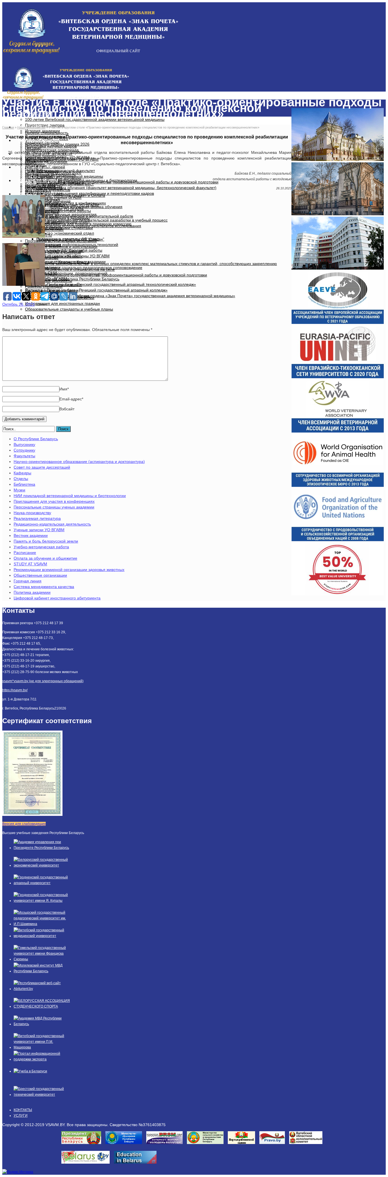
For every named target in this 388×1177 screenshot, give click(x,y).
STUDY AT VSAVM (30, 564)
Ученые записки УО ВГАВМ (39, 530)
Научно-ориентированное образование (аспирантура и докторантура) (79, 461)
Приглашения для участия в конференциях (54, 501)
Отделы (21, 478)
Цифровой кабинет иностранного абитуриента (57, 598)
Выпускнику (24, 444)
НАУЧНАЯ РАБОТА (39, 140)
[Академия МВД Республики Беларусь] (42, 1024)
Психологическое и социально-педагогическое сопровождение (83, 267)
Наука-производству (32, 512)
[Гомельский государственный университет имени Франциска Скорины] (42, 959)
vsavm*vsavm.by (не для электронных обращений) (43, 681)
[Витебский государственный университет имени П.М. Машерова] (42, 1047)
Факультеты (24, 456)
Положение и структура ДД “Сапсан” (70, 239)
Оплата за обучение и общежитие (45, 558)
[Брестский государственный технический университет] (42, 1095)
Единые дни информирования (53, 284)
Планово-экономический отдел (65, 233)
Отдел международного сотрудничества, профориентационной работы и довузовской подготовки (116, 275)
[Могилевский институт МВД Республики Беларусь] (42, 971)
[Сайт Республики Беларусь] (87, 1165)
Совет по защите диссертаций (42, 467)
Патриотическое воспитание (51, 290)
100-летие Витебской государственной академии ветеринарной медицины (94, 119)
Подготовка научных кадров (51, 146)
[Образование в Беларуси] (137, 1165)
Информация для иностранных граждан (62, 303)
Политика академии (32, 592)
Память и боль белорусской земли (46, 541)
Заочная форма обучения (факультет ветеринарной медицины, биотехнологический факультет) (126, 187)
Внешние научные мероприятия (66, 214)
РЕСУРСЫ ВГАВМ (38, 180)
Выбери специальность (46, 133)
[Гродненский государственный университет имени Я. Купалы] (42, 901)
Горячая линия (27, 581)
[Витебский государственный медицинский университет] (42, 936)
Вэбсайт (66, 409)
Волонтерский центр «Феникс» (53, 256)
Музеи (19, 490)
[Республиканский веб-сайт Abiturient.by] (42, 989)
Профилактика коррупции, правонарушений (66, 273)
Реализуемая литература (37, 518)
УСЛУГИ (21, 1116)
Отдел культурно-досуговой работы (58, 210)
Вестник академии (31, 535)
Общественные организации (40, 575)
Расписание (25, 552)
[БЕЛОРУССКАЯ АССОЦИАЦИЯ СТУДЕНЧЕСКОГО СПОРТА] (42, 1006)
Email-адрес (71, 399)
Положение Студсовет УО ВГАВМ (67, 205)
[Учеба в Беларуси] (30, 1071)
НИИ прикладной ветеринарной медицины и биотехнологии (70, 495)
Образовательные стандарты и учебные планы (69, 309)
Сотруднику (24, 450)
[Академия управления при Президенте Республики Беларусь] (42, 848)
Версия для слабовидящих (24, 824)
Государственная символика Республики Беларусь (72, 279)
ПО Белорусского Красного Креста (57, 262)
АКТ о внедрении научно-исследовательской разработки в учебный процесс (96, 220)
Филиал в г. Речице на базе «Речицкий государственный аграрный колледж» (96, 290)
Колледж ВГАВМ (40, 186)
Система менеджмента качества (44, 586)
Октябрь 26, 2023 (18, 304)
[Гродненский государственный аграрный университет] (42, 883)
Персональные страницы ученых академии (54, 507)
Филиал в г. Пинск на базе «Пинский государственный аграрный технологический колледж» (110, 284)
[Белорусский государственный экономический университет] (42, 865)
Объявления (48, 199)
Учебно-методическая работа (41, 547)
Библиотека (24, 484)
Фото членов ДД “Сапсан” (60, 250)
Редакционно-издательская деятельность (52, 524)
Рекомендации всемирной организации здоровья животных (69, 569)
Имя (64, 389)
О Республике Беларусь (36, 439)
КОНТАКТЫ (23, 1110)
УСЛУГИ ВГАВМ (35, 167)
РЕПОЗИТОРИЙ (36, 193)
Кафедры (22, 473)
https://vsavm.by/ (15, 690)
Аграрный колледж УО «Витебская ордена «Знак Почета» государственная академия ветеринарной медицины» (130, 295)
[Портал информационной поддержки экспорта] (42, 1059)
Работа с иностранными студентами (59, 228)
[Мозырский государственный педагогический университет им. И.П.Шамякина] (42, 924)
